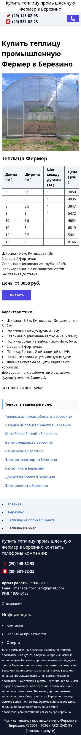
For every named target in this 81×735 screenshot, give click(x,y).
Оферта (13, 642)
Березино (16, 512)
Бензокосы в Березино (24, 451)
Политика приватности (26, 634)
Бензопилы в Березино (24, 468)
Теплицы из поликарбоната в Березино (38, 416)
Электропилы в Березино (26, 485)
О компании (12, 603)
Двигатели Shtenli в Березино (30, 477)
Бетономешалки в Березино (29, 442)
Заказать (16, 295)
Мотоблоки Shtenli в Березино (31, 433)
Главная (14, 504)
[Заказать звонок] (73, 18)
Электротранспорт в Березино (31, 459)
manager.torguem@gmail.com (39, 588)
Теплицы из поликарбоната (31, 520)
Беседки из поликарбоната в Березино (38, 425)
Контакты (15, 625)
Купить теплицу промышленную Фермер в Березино (40, 6)
